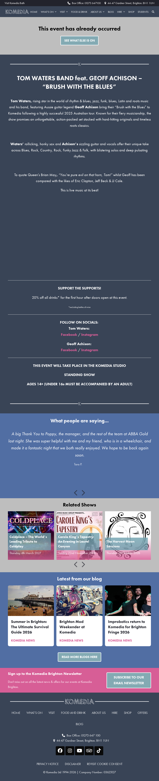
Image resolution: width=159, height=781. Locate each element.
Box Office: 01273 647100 (86, 3)
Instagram (89, 334)
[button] (153, 12)
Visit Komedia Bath (15, 3)
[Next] (83, 492)
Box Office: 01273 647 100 (83, 735)
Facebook (69, 334)
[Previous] (76, 492)
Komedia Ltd (53, 772)
